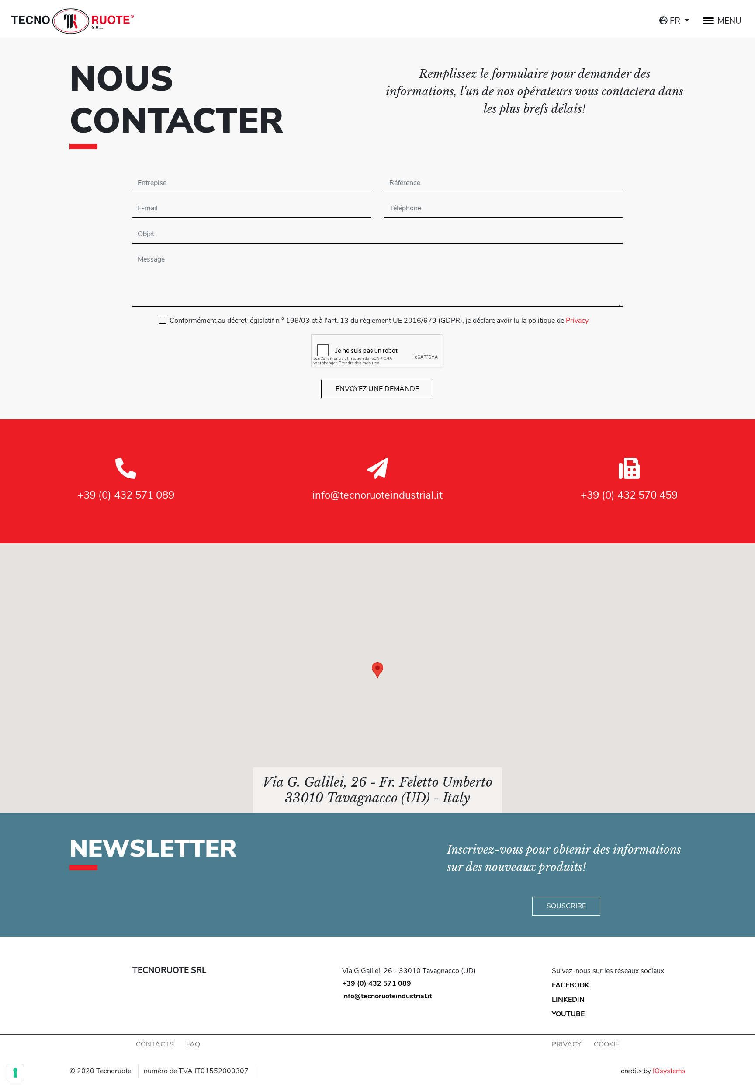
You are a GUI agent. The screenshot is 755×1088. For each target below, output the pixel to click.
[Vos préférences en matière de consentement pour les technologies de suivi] (15, 1072)
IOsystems (669, 1071)
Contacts (155, 1044)
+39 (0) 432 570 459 (629, 495)
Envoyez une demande (377, 389)
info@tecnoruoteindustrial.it (377, 495)
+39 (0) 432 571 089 (125, 495)
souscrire (566, 906)
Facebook (570, 985)
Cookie (606, 1044)
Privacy (577, 320)
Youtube (568, 1014)
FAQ (193, 1044)
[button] (377, 670)
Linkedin (568, 999)
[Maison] (72, 20)
